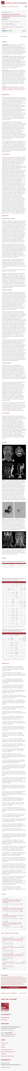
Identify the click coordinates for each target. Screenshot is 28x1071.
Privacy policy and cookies (7, 1056)
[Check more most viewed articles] (24, 969)
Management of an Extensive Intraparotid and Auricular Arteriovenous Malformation (14, 16)
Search (15, 6)
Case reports (4, 1019)
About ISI (3, 1054)
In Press (3, 1045)
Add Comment (23, 36)
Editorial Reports (5, 1017)
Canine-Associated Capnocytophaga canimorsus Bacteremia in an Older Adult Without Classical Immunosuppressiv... (12, 924)
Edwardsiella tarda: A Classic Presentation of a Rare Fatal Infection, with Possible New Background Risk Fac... (13, 940)
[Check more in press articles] (24, 929)
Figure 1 (7, 281)
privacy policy (21, 984)
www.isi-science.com (9, 1036)
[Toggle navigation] (26, 6)
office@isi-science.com (10, 1034)
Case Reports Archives (6, 1049)
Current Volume (5, 1043)
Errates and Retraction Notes (8, 1051)
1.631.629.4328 (8, 1032)
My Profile (9, 6)
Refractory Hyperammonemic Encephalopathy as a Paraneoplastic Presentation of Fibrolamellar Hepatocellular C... (13, 901)
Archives (3, 1047)
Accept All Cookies (14, 987)
